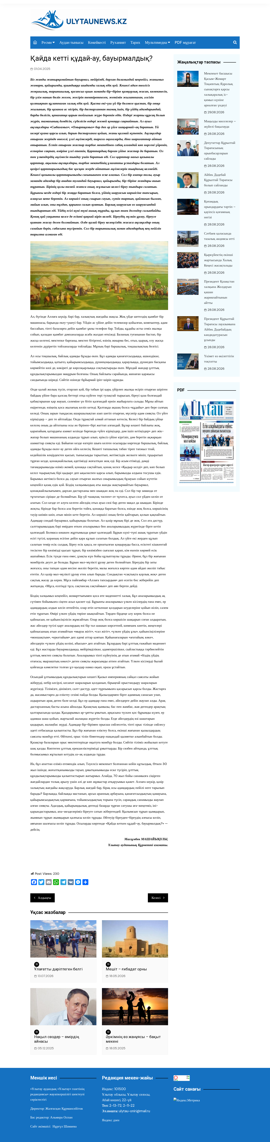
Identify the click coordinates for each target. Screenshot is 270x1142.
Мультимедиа (156, 42)
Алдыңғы (44, 898)
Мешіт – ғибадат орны (126, 969)
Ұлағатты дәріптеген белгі (58, 969)
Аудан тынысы (71, 42)
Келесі (156, 898)
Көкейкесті (97, 42)
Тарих (135, 42)
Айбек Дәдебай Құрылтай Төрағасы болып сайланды (218, 180)
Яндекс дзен (110, 1120)
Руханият (118, 42)
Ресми (47, 42)
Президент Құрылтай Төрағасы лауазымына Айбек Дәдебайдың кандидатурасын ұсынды (219, 329)
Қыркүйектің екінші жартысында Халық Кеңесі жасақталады (218, 260)
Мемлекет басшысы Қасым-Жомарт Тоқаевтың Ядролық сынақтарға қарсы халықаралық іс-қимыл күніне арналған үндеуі (218, 89)
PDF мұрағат (185, 42)
